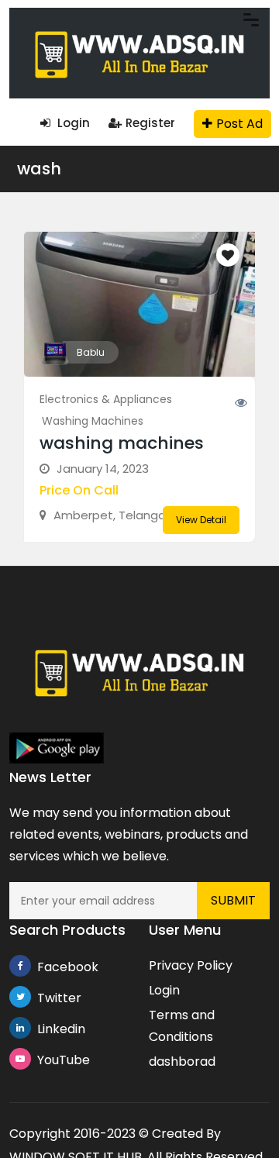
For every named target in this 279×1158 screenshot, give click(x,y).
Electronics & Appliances (106, 399)
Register (150, 123)
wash (39, 168)
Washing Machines (92, 421)
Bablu (91, 352)
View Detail (201, 519)
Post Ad (239, 124)
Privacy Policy (190, 965)
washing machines (122, 443)
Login (72, 123)
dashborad (182, 1061)
